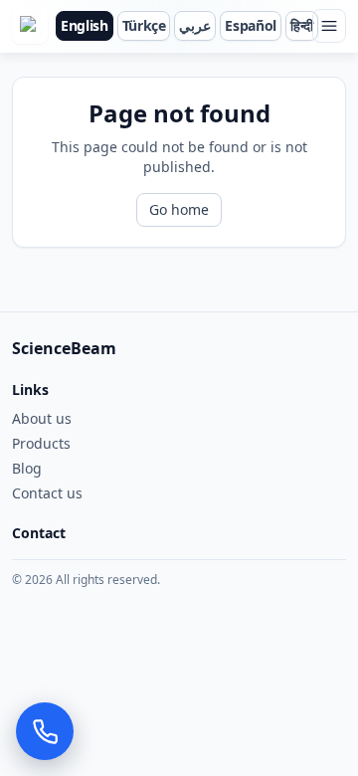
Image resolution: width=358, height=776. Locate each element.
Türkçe (144, 25)
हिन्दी (301, 25)
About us (42, 418)
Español (250, 25)
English (84, 25)
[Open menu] (329, 26)
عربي (195, 25)
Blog (27, 468)
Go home (179, 209)
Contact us (47, 493)
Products (41, 443)
